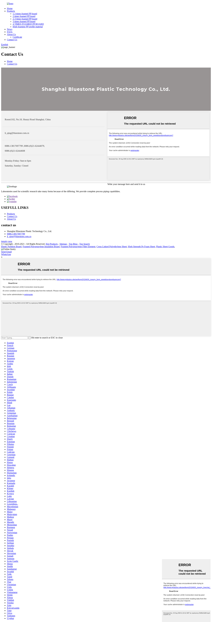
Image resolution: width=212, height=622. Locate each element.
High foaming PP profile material (28, 26)
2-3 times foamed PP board (25, 19)
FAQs (9, 32)
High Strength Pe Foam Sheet (141, 246)
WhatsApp (6, 254)
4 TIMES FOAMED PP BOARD (28, 24)
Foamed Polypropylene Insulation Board (41, 246)
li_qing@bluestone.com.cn (19, 236)
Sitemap (63, 244)
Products (11, 11)
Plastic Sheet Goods (165, 246)
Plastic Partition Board (11, 246)
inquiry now (6, 241)
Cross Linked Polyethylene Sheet (111, 246)
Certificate (17, 37)
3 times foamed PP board (24, 21)
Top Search (84, 244)
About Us (11, 34)
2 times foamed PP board (24, 16)
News (9, 29)
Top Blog (73, 244)
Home (10, 8)
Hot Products (52, 244)
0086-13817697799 (16, 234)
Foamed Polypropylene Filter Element (78, 246)
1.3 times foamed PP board (25, 13)
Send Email (6, 252)
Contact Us (12, 39)
